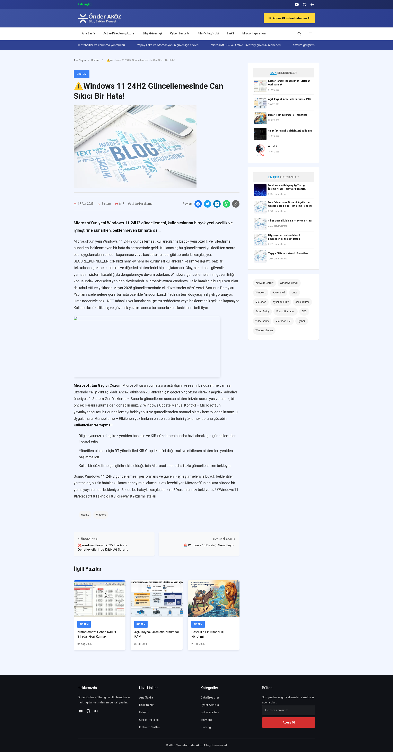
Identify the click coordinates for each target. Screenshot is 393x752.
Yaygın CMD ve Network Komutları (288, 253)
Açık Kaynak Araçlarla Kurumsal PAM (289, 99)
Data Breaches (210, 697)
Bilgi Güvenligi (152, 33)
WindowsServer (264, 330)
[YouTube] (297, 4)
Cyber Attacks (210, 705)
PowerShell (278, 292)
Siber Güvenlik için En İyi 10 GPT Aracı (290, 220)
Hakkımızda (146, 705)
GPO (304, 311)
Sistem (95, 60)
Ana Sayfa (88, 33)
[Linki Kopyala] (235, 204)
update (85, 514)
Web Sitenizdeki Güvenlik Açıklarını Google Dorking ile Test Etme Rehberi (290, 204)
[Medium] (312, 4)
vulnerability (262, 321)
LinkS (230, 33)
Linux (294, 292)
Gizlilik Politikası (149, 719)
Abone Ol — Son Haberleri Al (289, 18)
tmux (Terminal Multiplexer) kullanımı (290, 130)
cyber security (281, 302)
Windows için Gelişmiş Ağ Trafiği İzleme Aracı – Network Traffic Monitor (286, 187)
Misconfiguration (254, 33)
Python (302, 321)
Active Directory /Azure (118, 33)
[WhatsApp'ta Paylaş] (226, 204)
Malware (206, 719)
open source (302, 302)
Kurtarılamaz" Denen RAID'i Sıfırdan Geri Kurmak (289, 82)
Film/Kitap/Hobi (208, 33)
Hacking (206, 727)
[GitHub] (304, 4)
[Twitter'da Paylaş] (207, 204)
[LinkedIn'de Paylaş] (217, 204)
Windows (101, 514)
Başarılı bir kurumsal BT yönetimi (287, 114)
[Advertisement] (284, 386)
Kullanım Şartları (149, 727)
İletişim (144, 712)
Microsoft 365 (283, 321)
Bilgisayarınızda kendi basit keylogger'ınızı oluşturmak (284, 237)
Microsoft (260, 302)
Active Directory (264, 283)
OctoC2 (272, 146)
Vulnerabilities (210, 712)
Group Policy (262, 311)
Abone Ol (289, 722)
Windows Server (289, 283)
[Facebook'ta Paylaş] (198, 204)
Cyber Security (180, 33)
